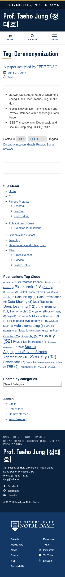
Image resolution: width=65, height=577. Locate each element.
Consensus (10, 292)
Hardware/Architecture (31, 316)
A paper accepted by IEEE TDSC (30, 66)
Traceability (28, 367)
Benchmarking (52, 282)
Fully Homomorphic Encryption (25, 311)
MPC (49, 326)
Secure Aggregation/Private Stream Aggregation (25, 351)
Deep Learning (19, 306)
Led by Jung (21, 216)
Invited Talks (22, 265)
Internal (19, 211)
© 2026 (7, 502)
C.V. (11, 196)
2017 (21, 139)
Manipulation (52, 321)
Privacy (40, 144)
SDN (20, 347)
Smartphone (14, 361)
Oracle (36, 330)
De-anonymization (14, 144)
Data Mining (25, 296)
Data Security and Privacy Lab (27, 245)
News (14, 550)
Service (19, 260)
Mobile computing (29, 325)
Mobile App (17, 544)
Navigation (10, 330)
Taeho (11, 77)
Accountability (12, 282)
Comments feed (18, 414)
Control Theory (29, 292)
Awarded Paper (33, 282)
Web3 (52, 367)
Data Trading (43, 301)
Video (42, 367)
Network (25, 330)
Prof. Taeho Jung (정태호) (31, 20)
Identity (50, 316)
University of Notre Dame (32, 5)
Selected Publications (27, 228)
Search (32, 39)
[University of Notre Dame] (32, 526)
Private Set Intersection (30, 341)
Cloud (48, 287)
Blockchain (29, 286)
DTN (39, 307)
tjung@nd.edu (11, 479)
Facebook (13, 486)
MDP (8, 326)
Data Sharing (20, 301)
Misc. (12, 250)
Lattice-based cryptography (26, 321)
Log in (12, 404)
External (19, 206)
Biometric (8, 287)
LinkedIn (12, 495)
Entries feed (16, 409)
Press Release (23, 255)
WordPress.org (18, 419)
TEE (13, 366)
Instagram (13, 490)
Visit (13, 560)
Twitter (46, 544)
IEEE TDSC (37, 139)
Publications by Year (21, 223)
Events (14, 555)
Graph (31, 144)
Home (10, 39)
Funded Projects (19, 201)
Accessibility (17, 566)
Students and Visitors (22, 235)
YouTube (47, 555)
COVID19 (45, 292)
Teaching (14, 240)
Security (43, 356)
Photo (46, 330)
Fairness (50, 306)
